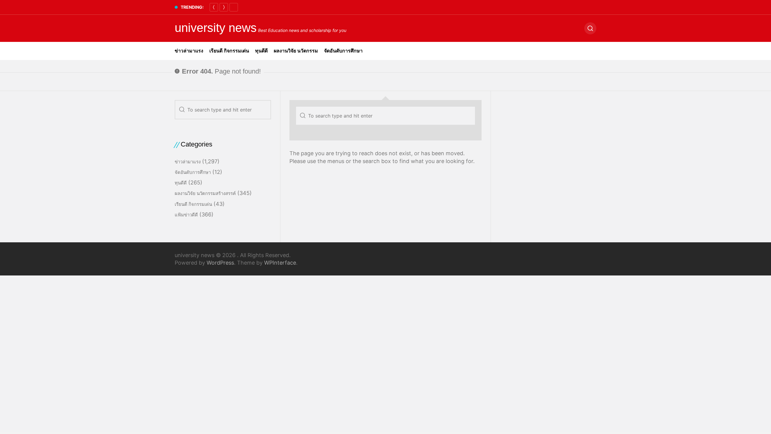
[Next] (224, 7)
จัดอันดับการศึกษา (343, 50)
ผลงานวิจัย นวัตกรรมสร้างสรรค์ (205, 193)
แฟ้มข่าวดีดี (186, 215)
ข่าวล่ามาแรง (189, 50)
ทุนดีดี (261, 50)
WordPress (220, 262)
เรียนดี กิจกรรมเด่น (229, 50)
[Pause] (233, 7)
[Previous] (214, 7)
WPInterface (280, 262)
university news (216, 27)
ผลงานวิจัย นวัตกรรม (296, 50)
